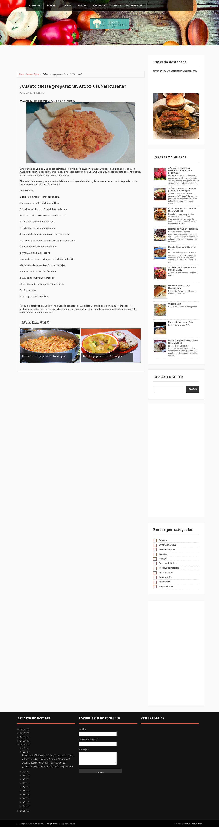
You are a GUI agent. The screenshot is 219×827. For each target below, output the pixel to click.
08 (24, 779)
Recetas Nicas (166, 572)
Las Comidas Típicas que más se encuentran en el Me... (48, 755)
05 (24, 791)
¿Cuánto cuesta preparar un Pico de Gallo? (182, 268)
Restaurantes (134, 5)
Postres (82, 5)
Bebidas (97, 5)
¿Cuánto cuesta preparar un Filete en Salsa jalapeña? (47, 767)
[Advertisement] (78, 60)
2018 (22, 733)
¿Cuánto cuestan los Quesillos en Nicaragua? (43, 763)
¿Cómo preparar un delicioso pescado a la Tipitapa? (182, 189)
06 (24, 787)
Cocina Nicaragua (167, 545)
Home (21, 74)
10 (24, 771)
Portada (34, 5)
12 (24, 748)
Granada (163, 554)
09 (24, 775)
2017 (22, 737)
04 (24, 794)
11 (24, 752)
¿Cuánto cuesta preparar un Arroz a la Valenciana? (73, 86)
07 (24, 783)
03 (24, 798)
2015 (22, 744)
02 (24, 802)
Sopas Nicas (165, 582)
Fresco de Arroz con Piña (180, 322)
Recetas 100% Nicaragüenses (45, 824)
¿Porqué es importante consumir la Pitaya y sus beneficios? (180, 170)
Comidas (52, 5)
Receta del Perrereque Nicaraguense (179, 287)
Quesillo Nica (174, 304)
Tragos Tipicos (166, 586)
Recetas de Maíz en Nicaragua (183, 229)
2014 (22, 811)
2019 (22, 729)
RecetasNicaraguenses (193, 824)
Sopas (67, 5)
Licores (114, 5)
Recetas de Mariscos (169, 568)
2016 (22, 741)
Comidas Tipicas (33, 74)
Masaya (162, 558)
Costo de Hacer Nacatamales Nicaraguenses (175, 71)
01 (24, 806)
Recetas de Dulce (167, 563)
